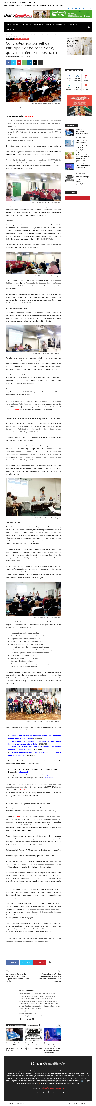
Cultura (35, 5)
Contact (83, 1103)
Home (5, 5)
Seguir (77, 76)
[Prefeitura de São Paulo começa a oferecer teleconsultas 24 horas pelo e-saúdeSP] (69, 143)
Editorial (51, 5)
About (76, 1103)
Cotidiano (27, 5)
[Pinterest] (79, 9)
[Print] (40, 62)
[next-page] (59, 1025)
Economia (43, 5)
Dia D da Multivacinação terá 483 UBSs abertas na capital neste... (83, 155)
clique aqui (23, 772)
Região (11, 5)
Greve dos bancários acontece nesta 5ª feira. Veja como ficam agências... (83, 178)
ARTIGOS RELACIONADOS (16, 1025)
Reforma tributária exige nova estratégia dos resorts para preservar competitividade (83, 167)
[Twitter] (86, 9)
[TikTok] (83, 9)
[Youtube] (90, 9)
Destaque (14, 35)
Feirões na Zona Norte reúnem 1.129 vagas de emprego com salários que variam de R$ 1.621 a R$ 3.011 (14, 1047)
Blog (70, 1103)
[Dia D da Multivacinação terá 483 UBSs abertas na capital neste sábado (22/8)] (69, 155)
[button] (88, 27)
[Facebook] (68, 9)
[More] (49, 962)
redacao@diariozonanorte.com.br (52, 1088)
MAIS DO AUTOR (32, 1025)
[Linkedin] (76, 9)
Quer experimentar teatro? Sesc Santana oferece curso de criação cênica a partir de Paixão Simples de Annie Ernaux (52, 1048)
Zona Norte (24, 39)
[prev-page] (57, 1025)
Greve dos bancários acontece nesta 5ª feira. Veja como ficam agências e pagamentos (33, 1046)
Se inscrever (86, 85)
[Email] (35, 62)
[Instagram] (72, 9)
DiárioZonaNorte (13, 56)
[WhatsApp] (24, 62)
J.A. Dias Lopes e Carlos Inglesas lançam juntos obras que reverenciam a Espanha (50, 977)
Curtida (69, 76)
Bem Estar (19, 5)
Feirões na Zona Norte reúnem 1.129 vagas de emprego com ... (82, 132)
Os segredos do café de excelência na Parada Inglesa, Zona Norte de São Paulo (17, 977)
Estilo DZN (59, 5)
